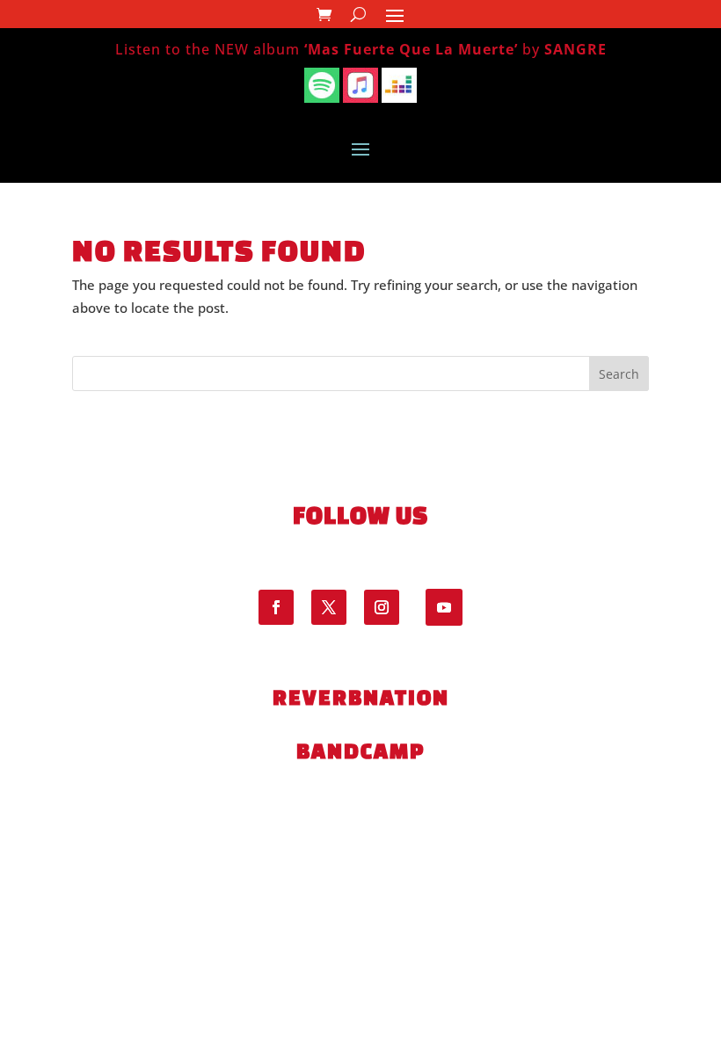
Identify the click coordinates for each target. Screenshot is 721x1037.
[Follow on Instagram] (381, 607)
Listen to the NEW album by (361, 49)
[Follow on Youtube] (444, 607)
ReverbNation (361, 697)
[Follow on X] (328, 607)
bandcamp (360, 750)
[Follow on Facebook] (276, 607)
